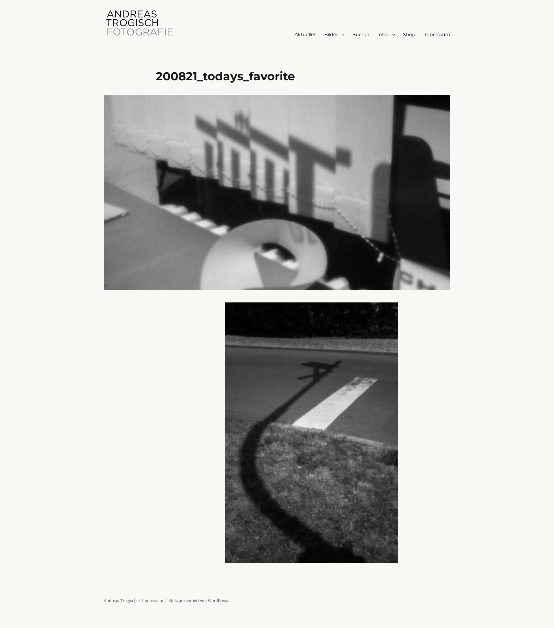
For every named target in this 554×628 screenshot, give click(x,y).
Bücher (360, 34)
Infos (383, 34)
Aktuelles (305, 34)
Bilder (331, 34)
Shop (409, 34)
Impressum (436, 34)
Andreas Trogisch (120, 600)
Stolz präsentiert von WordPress (198, 600)
